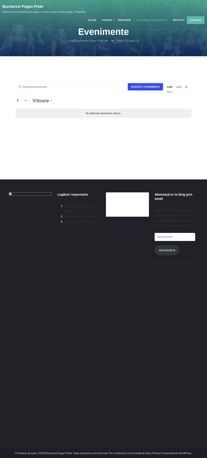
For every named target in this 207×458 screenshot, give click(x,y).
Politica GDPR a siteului (79, 216)
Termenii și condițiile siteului (82, 221)
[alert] (103, 113)
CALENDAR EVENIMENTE (151, 20)
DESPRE (107, 20)
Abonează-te (167, 250)
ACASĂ (92, 20)
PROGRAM (124, 20)
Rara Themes (153, 453)
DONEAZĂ (196, 20)
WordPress (185, 453)
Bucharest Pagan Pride (22, 6)
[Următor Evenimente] (18, 100)
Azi (26, 100)
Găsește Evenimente (145, 86)
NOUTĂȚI (178, 20)
